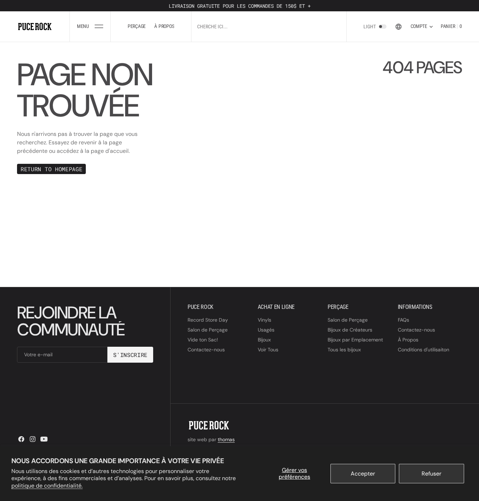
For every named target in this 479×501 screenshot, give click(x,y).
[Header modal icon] (99, 26)
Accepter (363, 473)
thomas (226, 439)
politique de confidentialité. (47, 485)
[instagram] (32, 439)
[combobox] (268, 26)
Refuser (431, 473)
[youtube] (44, 439)
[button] (89, 26)
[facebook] (21, 439)
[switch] (382, 26)
